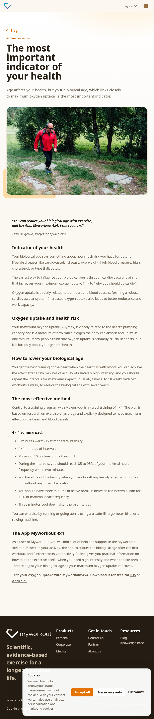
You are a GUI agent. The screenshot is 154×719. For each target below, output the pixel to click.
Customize (136, 692)
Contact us (95, 638)
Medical (61, 651)
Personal (62, 638)
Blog (14, 30)
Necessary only (110, 692)
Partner (93, 644)
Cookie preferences (21, 708)
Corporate (63, 644)
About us (94, 651)
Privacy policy (16, 700)
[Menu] (146, 6)
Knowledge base (132, 643)
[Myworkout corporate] (28, 633)
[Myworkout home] (8, 6)
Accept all (82, 692)
